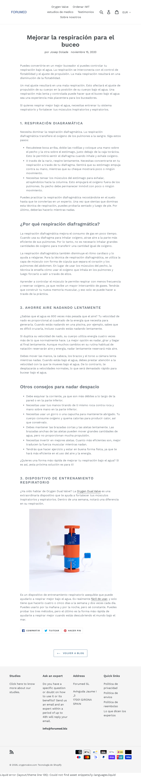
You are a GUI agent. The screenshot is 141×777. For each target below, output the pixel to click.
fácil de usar (99, 599)
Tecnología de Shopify (50, 765)
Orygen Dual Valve (89, 491)
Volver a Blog (73, 653)
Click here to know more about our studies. (22, 688)
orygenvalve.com (28, 765)
